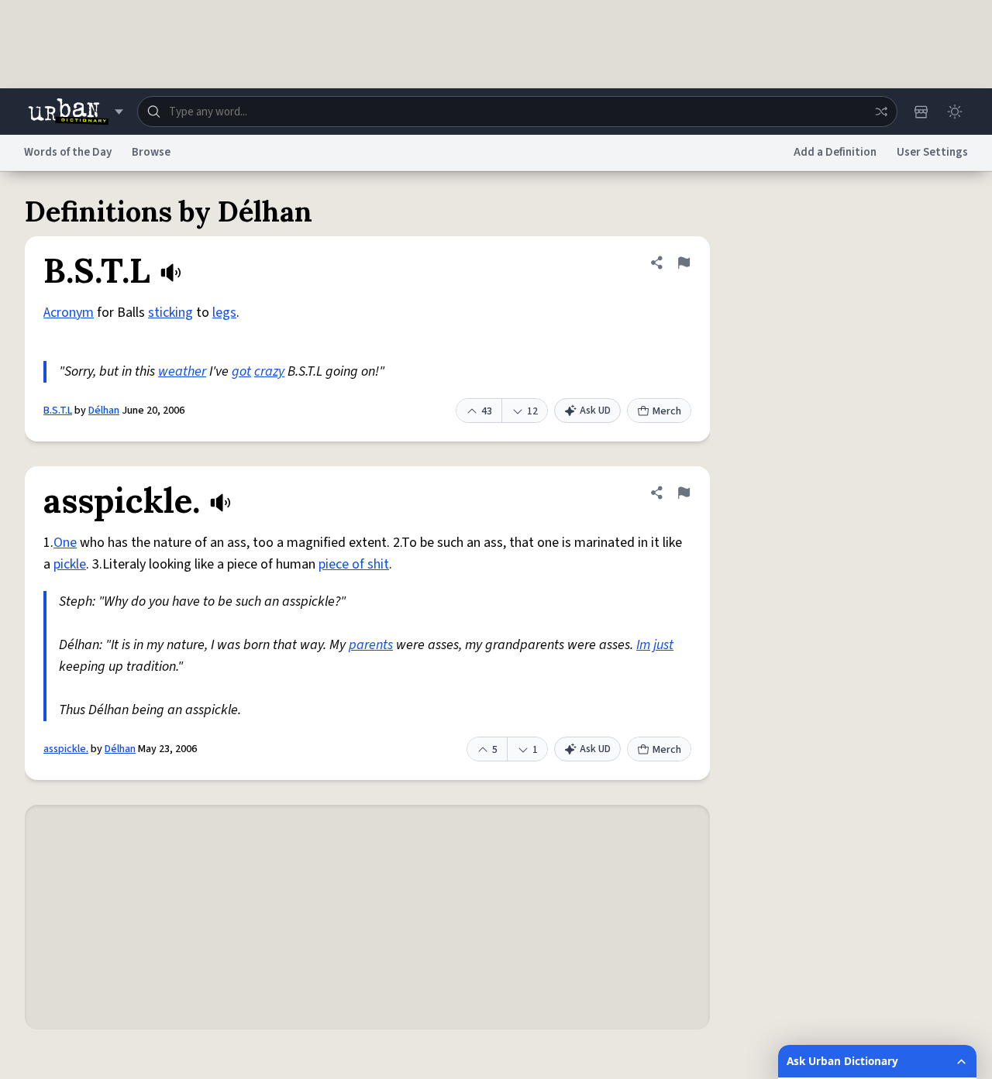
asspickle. (65, 749)
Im (643, 645)
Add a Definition (835, 152)
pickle (69, 564)
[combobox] (517, 111)
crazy (269, 371)
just (663, 645)
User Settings (932, 152)
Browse (151, 152)
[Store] (921, 111)
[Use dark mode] (955, 111)
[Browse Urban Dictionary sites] (75, 111)
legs (224, 312)
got (241, 371)
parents (371, 645)
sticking (170, 312)
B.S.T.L (57, 410)
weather (182, 371)
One (65, 542)
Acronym (68, 312)
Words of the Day (68, 152)
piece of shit (354, 564)
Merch (667, 411)
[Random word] (881, 111)
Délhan (103, 410)
